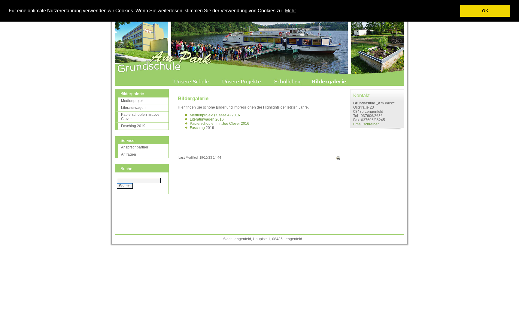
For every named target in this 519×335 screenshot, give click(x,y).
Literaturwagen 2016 (207, 119)
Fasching (197, 128)
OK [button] (485, 10)
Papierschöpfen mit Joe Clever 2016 (219, 123)
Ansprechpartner (134, 147)
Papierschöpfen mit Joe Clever (140, 116)
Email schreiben (366, 124)
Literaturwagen (133, 108)
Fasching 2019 (133, 126)
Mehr (290, 10)
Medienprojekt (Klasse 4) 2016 (215, 115)
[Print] (338, 159)
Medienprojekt (132, 101)
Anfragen (128, 154)
